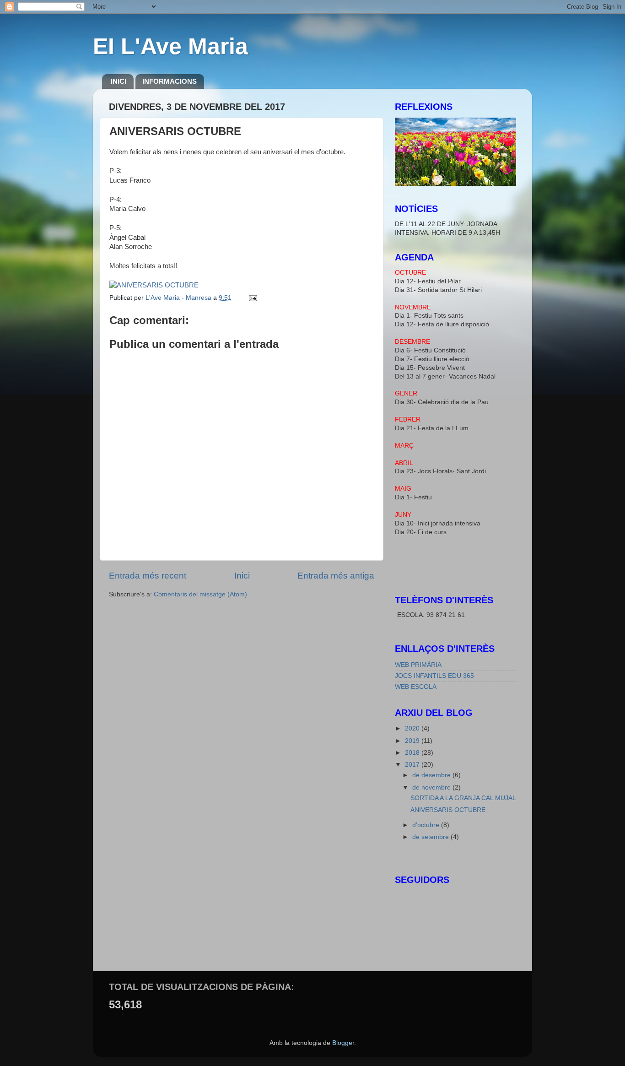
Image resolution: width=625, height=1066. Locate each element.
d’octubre (426, 825)
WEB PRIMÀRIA (418, 664)
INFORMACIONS (169, 81)
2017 (413, 764)
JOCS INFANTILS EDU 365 (434, 675)
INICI (118, 81)
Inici (242, 575)
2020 (413, 728)
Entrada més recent (147, 575)
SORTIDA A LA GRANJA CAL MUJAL (463, 798)
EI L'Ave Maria (170, 46)
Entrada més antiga (335, 575)
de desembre (432, 775)
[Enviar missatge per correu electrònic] (252, 297)
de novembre (432, 787)
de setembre (431, 836)
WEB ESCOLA (415, 686)
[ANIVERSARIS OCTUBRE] (154, 285)
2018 (413, 752)
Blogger (343, 1042)
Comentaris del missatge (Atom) (200, 594)
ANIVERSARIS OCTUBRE (447, 809)
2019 (413, 740)
